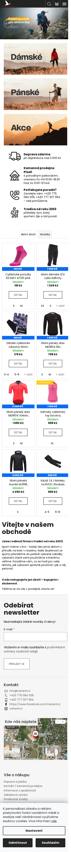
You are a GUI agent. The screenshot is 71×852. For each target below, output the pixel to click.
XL (52, 443)
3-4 (6, 374)
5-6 (17, 374)
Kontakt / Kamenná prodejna (23, 786)
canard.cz (16, 708)
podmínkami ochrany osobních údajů (34, 649)
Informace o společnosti (20, 790)
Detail (18, 295)
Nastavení (34, 830)
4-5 (46, 512)
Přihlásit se (16, 664)
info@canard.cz (19, 691)
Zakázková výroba (15, 795)
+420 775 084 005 (21, 695)
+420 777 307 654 (21, 700)
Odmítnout (18, 843)
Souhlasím (50, 843)
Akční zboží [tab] (28, 234)
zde (54, 821)
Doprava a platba (15, 782)
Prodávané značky (16, 799)
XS (42, 306)
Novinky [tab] (45, 234)
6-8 (57, 512)
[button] (5, 23)
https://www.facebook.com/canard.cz (34, 704)
